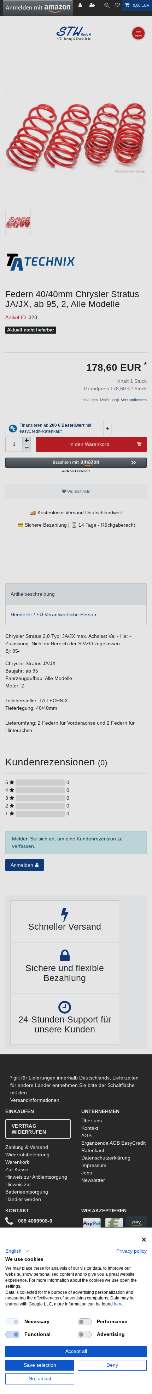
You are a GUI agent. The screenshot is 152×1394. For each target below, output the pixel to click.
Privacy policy (131, 1251)
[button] (17, 1251)
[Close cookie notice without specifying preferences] (144, 1239)
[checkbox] (12, 1321)
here (118, 1304)
